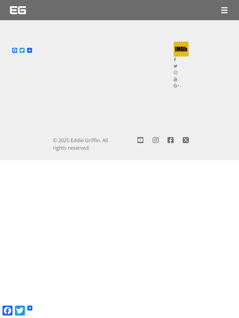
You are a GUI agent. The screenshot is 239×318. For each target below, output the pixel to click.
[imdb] (202, 49)
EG (17, 10)
